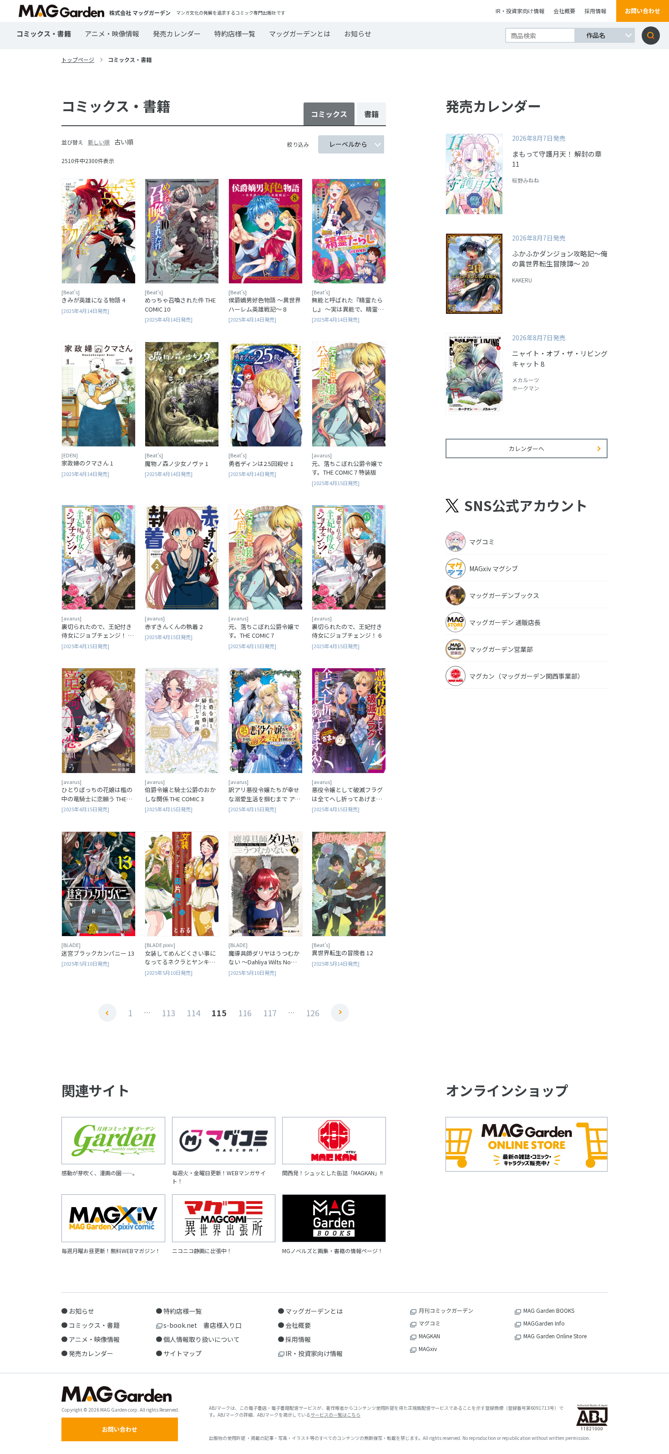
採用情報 (595, 11)
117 (270, 1013)
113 (168, 1013)
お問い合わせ (642, 10)
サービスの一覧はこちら (335, 1414)
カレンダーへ (526, 448)
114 (193, 1013)
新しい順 (99, 142)
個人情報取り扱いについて (201, 1339)
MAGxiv (428, 1348)
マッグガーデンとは (299, 33)
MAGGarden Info (544, 1323)
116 (245, 1013)
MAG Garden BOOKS (548, 1310)
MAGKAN (429, 1336)
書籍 (371, 113)
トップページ (77, 59)
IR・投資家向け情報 (520, 11)
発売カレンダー (177, 33)
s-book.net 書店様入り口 (202, 1325)
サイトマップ (182, 1353)
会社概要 (564, 11)
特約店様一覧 (234, 33)
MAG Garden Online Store (555, 1336)
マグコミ (430, 1323)
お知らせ (357, 33)
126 (312, 1013)
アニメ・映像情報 (112, 33)
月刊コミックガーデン (446, 1310)
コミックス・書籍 (43, 33)
